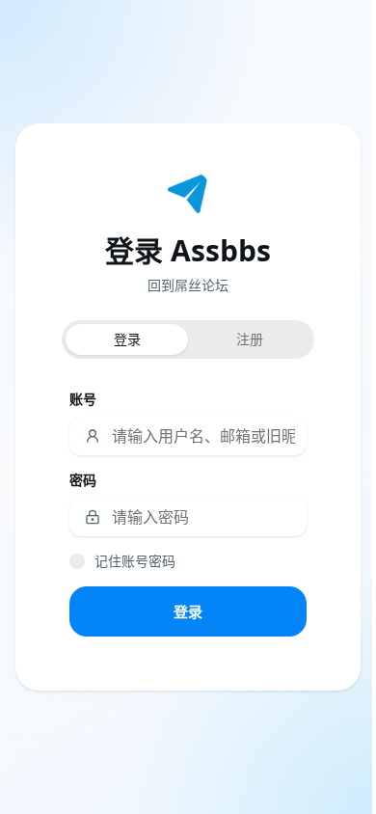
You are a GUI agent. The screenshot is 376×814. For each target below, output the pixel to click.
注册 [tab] (249, 339)
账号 (82, 399)
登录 (188, 611)
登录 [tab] (127, 339)
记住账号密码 (134, 561)
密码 (82, 480)
